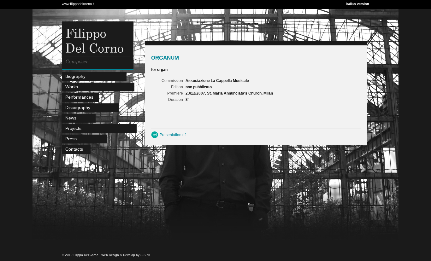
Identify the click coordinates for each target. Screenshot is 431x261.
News (70, 117)
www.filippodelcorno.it (78, 4)
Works (71, 86)
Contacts (74, 149)
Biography (75, 76)
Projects (73, 128)
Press (71, 138)
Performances (79, 97)
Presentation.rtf (173, 135)
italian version (357, 4)
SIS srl (145, 255)
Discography (77, 107)
